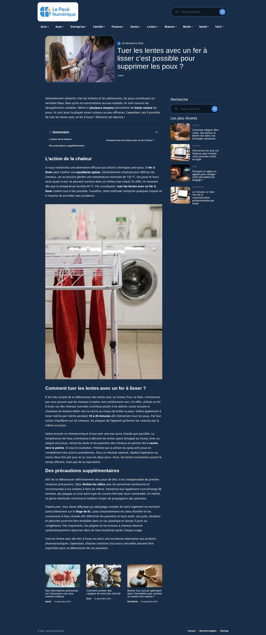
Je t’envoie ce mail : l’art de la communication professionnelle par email (203, 197)
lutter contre (143, 107)
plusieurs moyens (102, 107)
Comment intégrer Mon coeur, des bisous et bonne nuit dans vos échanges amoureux (205, 134)
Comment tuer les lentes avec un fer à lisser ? (130, 140)
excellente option (88, 172)
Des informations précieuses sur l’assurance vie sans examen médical (61, 593)
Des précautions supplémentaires (67, 145)
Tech (194, 166)
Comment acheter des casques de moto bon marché (103, 592)
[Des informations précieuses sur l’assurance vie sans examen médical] (62, 575)
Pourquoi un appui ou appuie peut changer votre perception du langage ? (204, 175)
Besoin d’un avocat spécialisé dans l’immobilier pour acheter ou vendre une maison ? (144, 593)
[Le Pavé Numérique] (57, 12)
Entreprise (132, 601)
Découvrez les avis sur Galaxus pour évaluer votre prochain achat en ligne (205, 155)
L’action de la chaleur (60, 139)
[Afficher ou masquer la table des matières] (113, 132)
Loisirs (196, 125)
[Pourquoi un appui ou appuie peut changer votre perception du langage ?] (180, 173)
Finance (196, 145)
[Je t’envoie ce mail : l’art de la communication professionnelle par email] (180, 195)
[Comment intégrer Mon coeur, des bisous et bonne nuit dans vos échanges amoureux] (180, 131)
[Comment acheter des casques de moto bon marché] (103, 575)
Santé (121, 76)
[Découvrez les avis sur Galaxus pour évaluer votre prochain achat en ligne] (180, 152)
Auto (88, 598)
